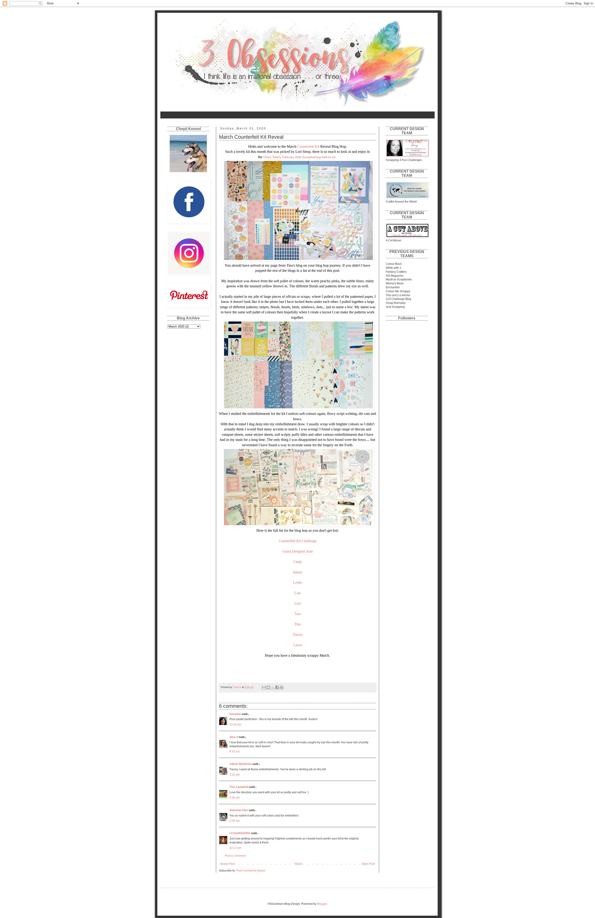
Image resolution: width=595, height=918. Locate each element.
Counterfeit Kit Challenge (298, 541)
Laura (297, 645)
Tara (297, 614)
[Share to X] (272, 687)
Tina (297, 624)
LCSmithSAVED (239, 833)
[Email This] (263, 687)
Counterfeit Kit (308, 146)
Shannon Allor (238, 810)
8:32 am (234, 751)
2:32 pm (234, 774)
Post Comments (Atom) (250, 870)
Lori (297, 603)
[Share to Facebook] (277, 687)
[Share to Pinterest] (281, 687)
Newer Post (227, 864)
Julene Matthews (240, 764)
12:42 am (235, 724)
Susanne (235, 714)
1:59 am (234, 820)
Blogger (322, 903)
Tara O (233, 737)
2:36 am (234, 797)
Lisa (297, 593)
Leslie (297, 582)
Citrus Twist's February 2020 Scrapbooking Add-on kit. (300, 157)
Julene (297, 572)
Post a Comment (235, 855)
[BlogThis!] (268, 687)
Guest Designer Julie (297, 551)
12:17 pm (235, 847)
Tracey (298, 634)
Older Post (368, 864)
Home (167, 115)
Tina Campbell (238, 787)
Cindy (297, 562)
